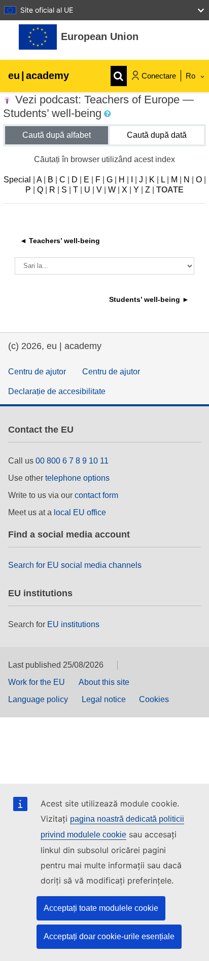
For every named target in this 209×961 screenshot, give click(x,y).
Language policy (38, 699)
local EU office (80, 512)
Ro (191, 75)
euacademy (38, 75)
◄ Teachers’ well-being (60, 241)
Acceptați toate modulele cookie (101, 908)
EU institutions (73, 624)
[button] (108, 114)
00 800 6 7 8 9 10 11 (72, 460)
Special (17, 179)
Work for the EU (36, 682)
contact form (96, 495)
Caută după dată (157, 135)
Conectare (159, 75)
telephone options (77, 478)
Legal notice (104, 699)
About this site (104, 682)
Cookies (154, 699)
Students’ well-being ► (149, 299)
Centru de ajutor (37, 371)
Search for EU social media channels (75, 565)
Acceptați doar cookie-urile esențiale (109, 936)
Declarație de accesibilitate (57, 391)
